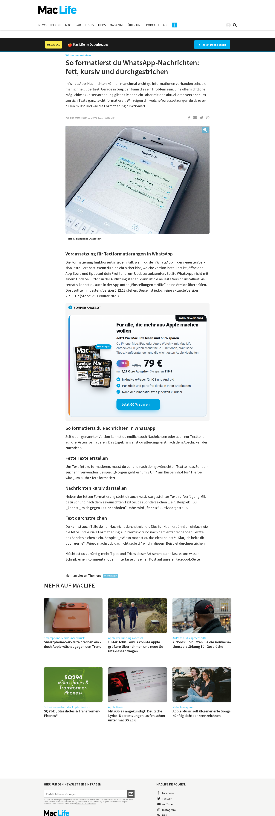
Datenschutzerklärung (86, 803)
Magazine (117, 25)
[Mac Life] (89, 813)
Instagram (169, 810)
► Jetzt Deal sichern (212, 44)
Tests (89, 25)
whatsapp (112, 575)
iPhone (55, 25)
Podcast (152, 25)
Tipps (101, 25)
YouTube (167, 804)
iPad (78, 25)
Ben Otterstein (78, 117)
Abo (166, 25)
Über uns (135, 25)
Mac (68, 25)
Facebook (168, 793)
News (42, 25)
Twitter (167, 798)
